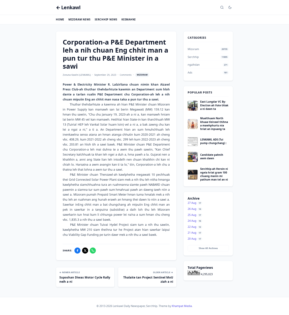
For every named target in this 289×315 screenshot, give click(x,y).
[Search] (222, 7)
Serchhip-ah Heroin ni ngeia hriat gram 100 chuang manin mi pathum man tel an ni (214, 174)
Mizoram (142, 74)
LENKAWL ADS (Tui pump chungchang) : (213, 141)
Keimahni (128, 19)
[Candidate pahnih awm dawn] (193, 161)
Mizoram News (79, 19)
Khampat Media (182, 306)
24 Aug (194, 221)
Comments (126, 74)
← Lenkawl (68, 7)
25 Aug (194, 215)
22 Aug (194, 227)
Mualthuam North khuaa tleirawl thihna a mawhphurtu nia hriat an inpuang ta (214, 124)
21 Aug (194, 232)
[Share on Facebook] (77, 251)
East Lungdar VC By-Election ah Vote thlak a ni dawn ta (214, 105)
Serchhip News (106, 19)
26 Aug (194, 209)
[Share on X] (85, 251)
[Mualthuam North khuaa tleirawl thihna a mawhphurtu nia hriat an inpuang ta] (193, 128)
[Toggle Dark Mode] (230, 7)
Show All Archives (208, 248)
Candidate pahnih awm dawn (211, 156)
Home (60, 19)
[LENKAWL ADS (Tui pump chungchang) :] (193, 146)
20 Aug (194, 238)
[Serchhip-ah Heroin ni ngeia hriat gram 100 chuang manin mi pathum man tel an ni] (193, 179)
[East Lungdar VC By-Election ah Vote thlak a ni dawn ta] (193, 110)
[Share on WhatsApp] (93, 251)
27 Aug (194, 203)
